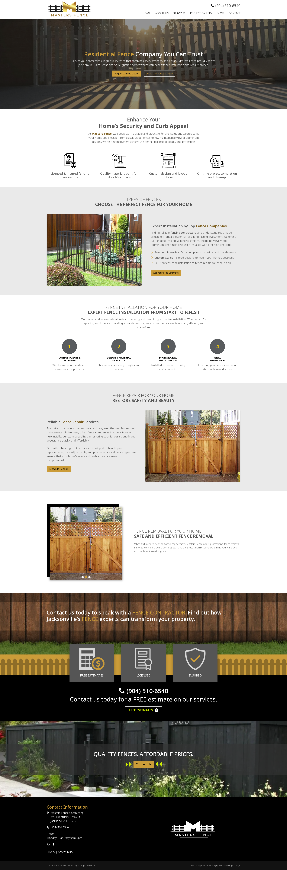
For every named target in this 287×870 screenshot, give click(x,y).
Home (147, 13)
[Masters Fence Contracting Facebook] (53, 844)
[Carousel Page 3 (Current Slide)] (89, 577)
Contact (234, 13)
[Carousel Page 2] (86, 577)
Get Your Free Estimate (166, 272)
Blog (220, 13)
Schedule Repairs (58, 469)
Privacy (51, 852)
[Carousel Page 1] (82, 577)
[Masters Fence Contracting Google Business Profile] (48, 844)
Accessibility (65, 852)
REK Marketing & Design (229, 865)
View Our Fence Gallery (159, 73)
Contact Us (143, 764)
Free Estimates (141, 710)
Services (179, 13)
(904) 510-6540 (227, 5)
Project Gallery (201, 13)
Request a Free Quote (127, 73)
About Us (162, 13)
